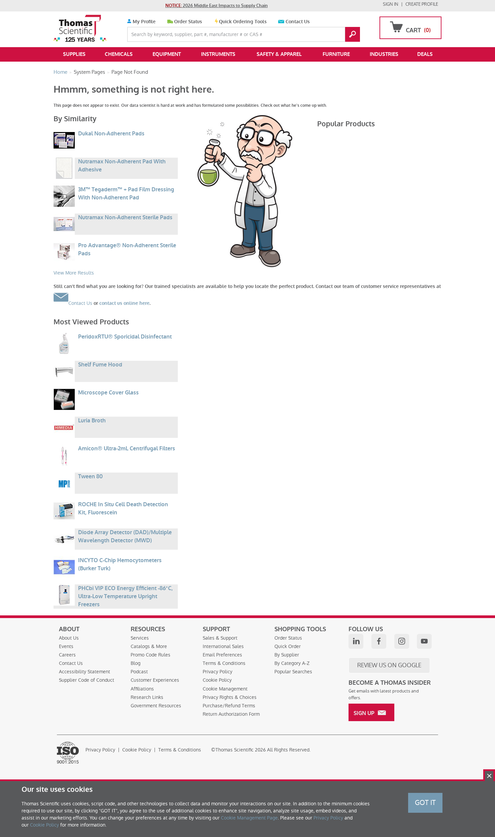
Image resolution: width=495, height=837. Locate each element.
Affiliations (142, 688)
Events (66, 646)
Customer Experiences (155, 680)
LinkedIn (356, 641)
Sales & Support (220, 638)
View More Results (74, 272)
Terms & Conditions (224, 663)
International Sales (223, 646)
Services (140, 638)
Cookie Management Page (249, 817)
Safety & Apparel (279, 54)
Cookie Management (225, 688)
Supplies (74, 54)
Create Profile (421, 4)
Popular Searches (293, 671)
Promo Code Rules (150, 654)
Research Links (147, 697)
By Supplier (286, 654)
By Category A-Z (291, 663)
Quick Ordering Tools (243, 22)
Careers (67, 654)
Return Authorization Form (231, 714)
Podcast (139, 671)
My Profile (143, 22)
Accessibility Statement (84, 671)
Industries (384, 54)
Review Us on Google (389, 665)
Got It (425, 802)
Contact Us (298, 22)
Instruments (218, 54)
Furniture (336, 54)
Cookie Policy (217, 680)
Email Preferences (222, 654)
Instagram (401, 641)
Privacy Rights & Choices (230, 697)
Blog (135, 663)
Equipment (167, 54)
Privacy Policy (217, 671)
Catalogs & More (149, 646)
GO (352, 34)
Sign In (390, 4)
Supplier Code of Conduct (86, 680)
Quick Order (287, 646)
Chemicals (119, 54)
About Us (69, 638)
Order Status (188, 22)
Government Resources (156, 705)
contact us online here (124, 303)
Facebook (378, 641)
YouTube (424, 641)
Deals (425, 54)
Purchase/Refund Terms (229, 705)
